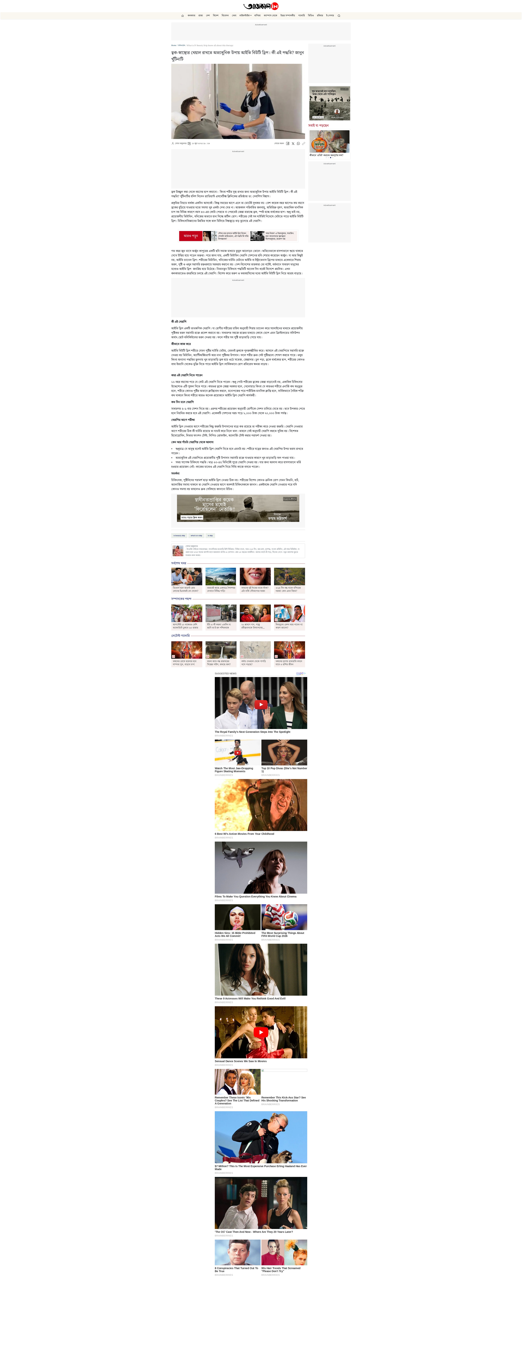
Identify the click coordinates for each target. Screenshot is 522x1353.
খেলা (234, 15)
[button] (251, 16)
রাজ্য (200, 15)
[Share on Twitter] (293, 144)
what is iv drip (196, 535)
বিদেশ (215, 15)
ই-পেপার (330, 15)
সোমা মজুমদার (181, 143)
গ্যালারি (301, 15)
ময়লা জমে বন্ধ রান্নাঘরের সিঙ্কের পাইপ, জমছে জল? (219, 662)
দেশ (208, 15)
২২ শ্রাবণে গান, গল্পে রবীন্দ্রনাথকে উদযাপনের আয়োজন (251, 628)
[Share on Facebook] (287, 144)
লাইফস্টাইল (245, 15)
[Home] (261, 6)
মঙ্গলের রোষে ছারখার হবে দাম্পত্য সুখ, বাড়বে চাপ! (184, 662)
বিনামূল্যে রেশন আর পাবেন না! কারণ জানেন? (289, 626)
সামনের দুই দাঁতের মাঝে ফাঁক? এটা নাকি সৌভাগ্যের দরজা (254, 589)
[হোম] (183, 16)
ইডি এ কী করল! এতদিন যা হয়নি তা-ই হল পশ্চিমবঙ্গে (219, 626)
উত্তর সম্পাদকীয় (287, 15)
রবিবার (320, 15)
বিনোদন (225, 15)
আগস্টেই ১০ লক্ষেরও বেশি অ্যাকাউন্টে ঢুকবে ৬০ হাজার (185, 626)
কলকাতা (191, 15)
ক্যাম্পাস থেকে (270, 15)
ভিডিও (311, 15)
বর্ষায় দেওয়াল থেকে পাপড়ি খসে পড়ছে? (253, 662)
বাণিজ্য (257, 15)
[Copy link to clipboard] (303, 144)
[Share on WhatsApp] (298, 144)
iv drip (210, 535)
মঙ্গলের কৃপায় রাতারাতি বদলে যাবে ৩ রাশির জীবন (289, 662)
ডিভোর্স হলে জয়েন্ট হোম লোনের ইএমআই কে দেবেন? (185, 589)
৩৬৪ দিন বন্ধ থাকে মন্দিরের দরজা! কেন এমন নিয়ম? (288, 589)
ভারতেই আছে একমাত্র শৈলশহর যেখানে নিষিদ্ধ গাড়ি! (221, 589)
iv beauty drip (179, 535)
